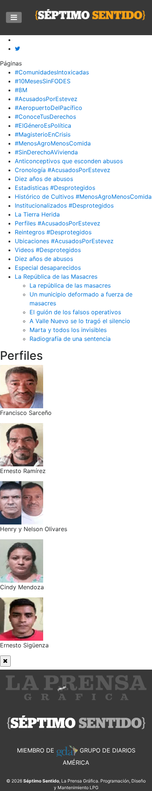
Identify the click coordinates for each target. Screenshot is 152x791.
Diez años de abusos (44, 178)
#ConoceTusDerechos (45, 116)
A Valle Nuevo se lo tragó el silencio (80, 321)
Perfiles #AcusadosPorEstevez (57, 223)
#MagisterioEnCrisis (42, 134)
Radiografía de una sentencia (70, 338)
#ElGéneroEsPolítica (43, 125)
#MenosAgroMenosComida (53, 143)
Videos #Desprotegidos (48, 250)
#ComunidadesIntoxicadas (52, 72)
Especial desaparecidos (48, 267)
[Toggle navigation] (14, 17)
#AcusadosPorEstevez (46, 99)
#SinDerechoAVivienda (46, 152)
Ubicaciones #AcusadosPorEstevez (64, 241)
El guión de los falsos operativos (75, 312)
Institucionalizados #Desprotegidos (64, 205)
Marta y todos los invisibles (68, 330)
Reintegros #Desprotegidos (53, 232)
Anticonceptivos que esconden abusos (69, 161)
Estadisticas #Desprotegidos (55, 187)
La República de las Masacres (56, 276)
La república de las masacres (70, 285)
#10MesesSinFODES (42, 81)
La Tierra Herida (37, 214)
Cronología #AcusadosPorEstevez (62, 170)
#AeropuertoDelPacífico (48, 107)
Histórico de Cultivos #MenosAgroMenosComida (83, 196)
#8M (21, 90)
